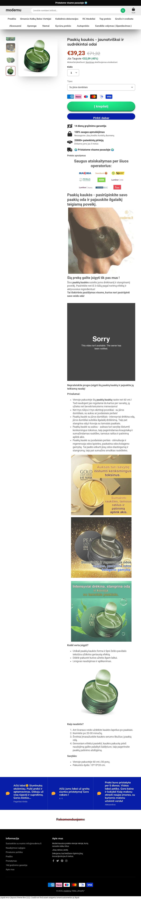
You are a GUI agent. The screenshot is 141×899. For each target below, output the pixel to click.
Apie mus (10, 869)
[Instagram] (66, 861)
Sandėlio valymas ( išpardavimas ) (113, 25)
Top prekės (105, 18)
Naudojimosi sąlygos (15, 848)
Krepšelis (133, 11)
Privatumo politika (14, 852)
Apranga (31, 25)
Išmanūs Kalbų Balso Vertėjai (35, 18)
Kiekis (70, 67)
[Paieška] (123, 10)
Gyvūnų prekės (63, 25)
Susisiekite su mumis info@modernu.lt (23, 843)
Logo (13, 10)
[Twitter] (57, 861)
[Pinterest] (62, 861)
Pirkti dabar (101, 117)
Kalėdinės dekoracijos (66, 18)
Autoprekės (83, 25)
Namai (45, 25)
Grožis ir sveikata (124, 18)
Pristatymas (11, 861)
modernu (67, 891)
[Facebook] (53, 861)
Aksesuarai (15, 25)
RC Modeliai (88, 18)
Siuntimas (90, 62)
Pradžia (12, 18)
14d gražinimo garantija (16, 865)
